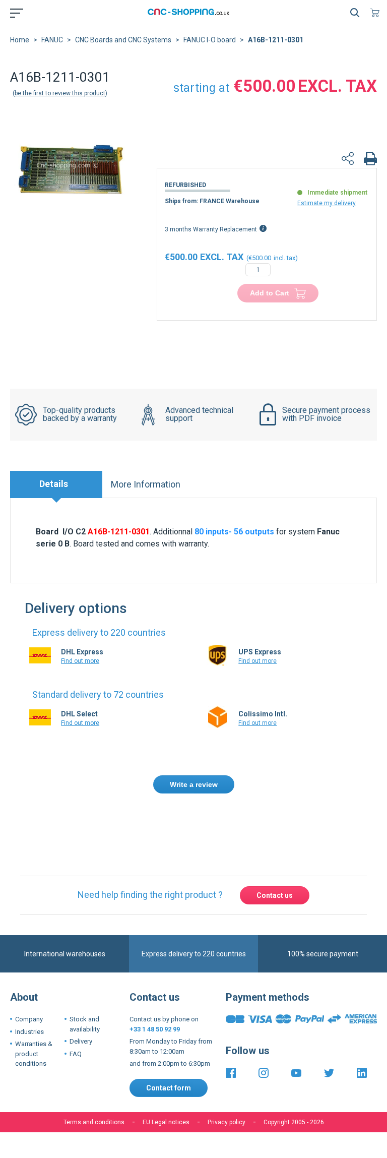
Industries (29, 1031)
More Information (145, 484)
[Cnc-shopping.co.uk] (191, 13)
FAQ (76, 1054)
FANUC (52, 40)
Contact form (168, 1088)
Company (29, 1019)
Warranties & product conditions (33, 1053)
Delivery (81, 1041)
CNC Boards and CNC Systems (123, 40)
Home (19, 40)
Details (53, 483)
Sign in (246, 821)
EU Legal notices (166, 1122)
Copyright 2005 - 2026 (294, 1122)
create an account (300, 821)
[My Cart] (377, 12)
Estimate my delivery (326, 203)
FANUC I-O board (209, 40)
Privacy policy (226, 1122)
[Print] (370, 160)
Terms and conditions (93, 1122)
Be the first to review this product (60, 93)
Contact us (274, 895)
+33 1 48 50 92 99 (155, 1029)
